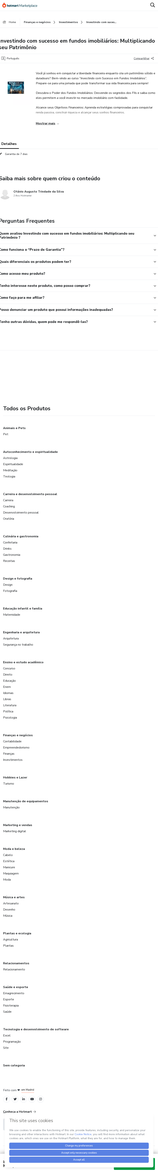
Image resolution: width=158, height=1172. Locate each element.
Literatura (9, 705)
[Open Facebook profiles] (6, 1099)
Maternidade (11, 615)
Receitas (9, 561)
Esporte (8, 999)
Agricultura (10, 939)
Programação (12, 1042)
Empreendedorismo (16, 747)
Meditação (10, 470)
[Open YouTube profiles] (32, 1099)
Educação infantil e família (22, 608)
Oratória (8, 519)
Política (8, 711)
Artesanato (11, 903)
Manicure (9, 867)
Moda (7, 880)
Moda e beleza (14, 849)
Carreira (8, 500)
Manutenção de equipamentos (25, 801)
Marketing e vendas (17, 825)
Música (7, 916)
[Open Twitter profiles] (15, 1099)
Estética (8, 861)
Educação (9, 681)
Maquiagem (11, 873)
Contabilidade (12, 741)
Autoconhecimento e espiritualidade (30, 452)
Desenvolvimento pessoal (21, 512)
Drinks (7, 549)
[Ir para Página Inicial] (21, 5)
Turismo (8, 784)
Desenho (9, 909)
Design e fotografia (17, 578)
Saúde (7, 1012)
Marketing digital (14, 831)
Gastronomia (11, 555)
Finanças (8, 754)
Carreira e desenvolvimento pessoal (30, 494)
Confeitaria (10, 542)
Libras (7, 699)
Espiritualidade (13, 464)
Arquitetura (11, 638)
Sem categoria (14, 1065)
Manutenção (11, 807)
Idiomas (8, 693)
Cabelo (8, 855)
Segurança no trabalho (18, 645)
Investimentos (13, 760)
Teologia (9, 476)
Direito (7, 674)
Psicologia (10, 717)
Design (8, 585)
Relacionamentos (16, 963)
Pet (5, 434)
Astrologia (10, 458)
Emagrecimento (13, 993)
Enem (7, 687)
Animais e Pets (14, 428)
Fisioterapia (11, 1005)
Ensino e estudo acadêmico (23, 662)
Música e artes (14, 897)
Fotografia (10, 591)
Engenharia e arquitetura (21, 632)
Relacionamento (14, 969)
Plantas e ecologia (17, 933)
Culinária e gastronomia (20, 536)
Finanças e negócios (18, 735)
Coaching (9, 506)
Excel (7, 1035)
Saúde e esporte (15, 987)
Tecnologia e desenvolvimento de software (36, 1029)
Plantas (8, 946)
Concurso (9, 668)
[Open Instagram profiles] (41, 1099)
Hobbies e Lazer (15, 777)
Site (6, 1048)
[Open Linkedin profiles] (23, 1099)
